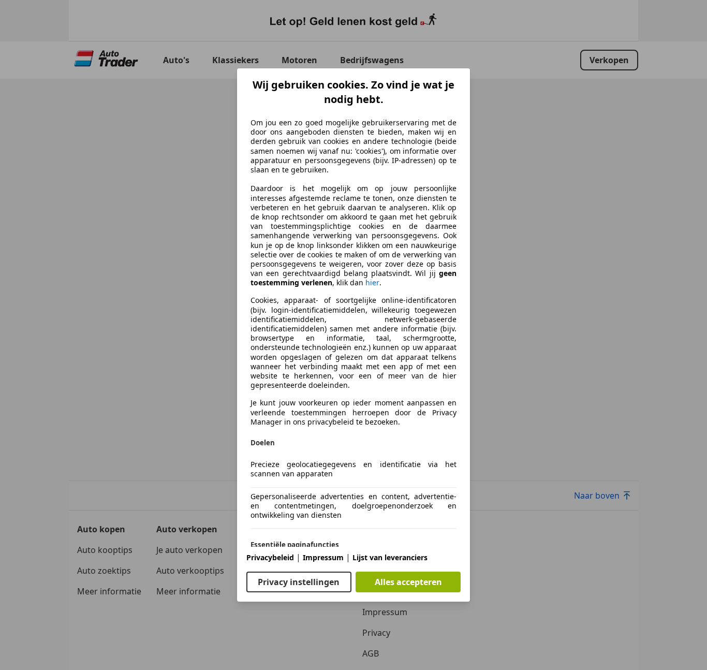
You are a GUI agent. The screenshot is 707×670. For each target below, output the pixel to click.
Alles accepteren (408, 582)
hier (372, 282)
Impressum (323, 557)
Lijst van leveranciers (390, 557)
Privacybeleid (270, 557)
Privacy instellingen (299, 582)
